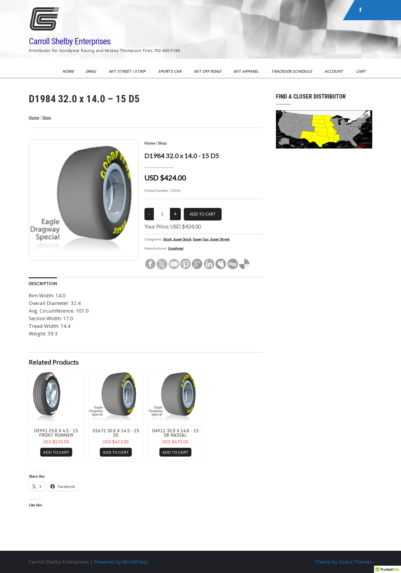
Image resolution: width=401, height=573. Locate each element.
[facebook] (360, 10)
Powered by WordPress (121, 561)
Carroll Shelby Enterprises (69, 41)
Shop (46, 117)
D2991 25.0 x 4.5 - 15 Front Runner (56, 432)
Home (68, 71)
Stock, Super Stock (177, 239)
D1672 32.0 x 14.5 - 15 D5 (115, 432)
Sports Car (170, 71)
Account (334, 71)
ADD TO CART (56, 452)
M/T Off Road (208, 71)
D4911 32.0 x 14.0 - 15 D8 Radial (175, 432)
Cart (361, 71)
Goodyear (176, 248)
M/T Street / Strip (127, 71)
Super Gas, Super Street (211, 239)
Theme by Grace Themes (343, 561)
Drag (91, 71)
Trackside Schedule (292, 71)
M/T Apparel (246, 71)
